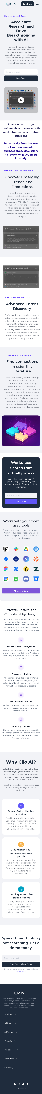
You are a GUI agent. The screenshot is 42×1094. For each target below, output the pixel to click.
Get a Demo (27, 4)
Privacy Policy (20, 971)
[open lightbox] (21, 100)
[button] (37, 4)
